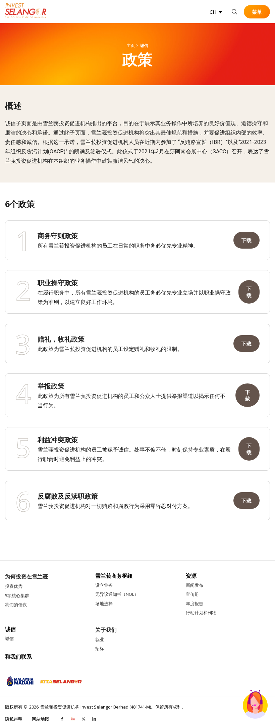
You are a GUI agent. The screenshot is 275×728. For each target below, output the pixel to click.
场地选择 (104, 604)
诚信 (10, 629)
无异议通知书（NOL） (117, 594)
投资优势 (13, 586)
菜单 (257, 11)
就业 (99, 639)
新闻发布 (194, 585)
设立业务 (104, 585)
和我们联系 (18, 656)
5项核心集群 (17, 595)
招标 (99, 648)
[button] (215, 11)
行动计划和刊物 (201, 613)
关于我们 (106, 629)
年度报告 (194, 604)
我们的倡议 (16, 605)
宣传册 (192, 594)
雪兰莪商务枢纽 (114, 575)
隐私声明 (13, 719)
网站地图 (40, 719)
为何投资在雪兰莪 (26, 576)
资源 (191, 575)
